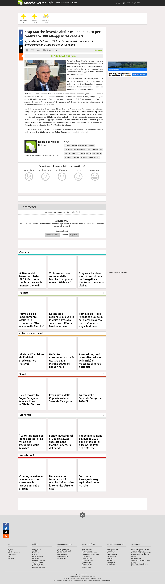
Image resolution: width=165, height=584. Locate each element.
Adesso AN (23, 21)
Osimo (88, 154)
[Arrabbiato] (29, 176)
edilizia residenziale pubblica (75, 150)
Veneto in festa (86, 568)
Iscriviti (34, 554)
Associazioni (11, 554)
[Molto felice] (95, 176)
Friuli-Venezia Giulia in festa (90, 554)
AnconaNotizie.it (62, 553)
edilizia (91, 146)
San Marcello (97, 154)
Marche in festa (87, 549)
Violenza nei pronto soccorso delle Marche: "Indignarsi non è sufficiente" (61, 278)
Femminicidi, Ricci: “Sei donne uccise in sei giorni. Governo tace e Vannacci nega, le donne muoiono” (91, 321)
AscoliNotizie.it (61, 558)
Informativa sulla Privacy (104, 580)
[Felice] (78, 176)
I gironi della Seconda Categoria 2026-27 (90, 398)
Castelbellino (83, 146)
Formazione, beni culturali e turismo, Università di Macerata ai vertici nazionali (90, 360)
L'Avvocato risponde (38, 560)
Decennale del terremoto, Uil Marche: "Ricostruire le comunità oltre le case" (61, 482)
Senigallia (83, 157)
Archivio (34, 551)
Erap (88, 150)
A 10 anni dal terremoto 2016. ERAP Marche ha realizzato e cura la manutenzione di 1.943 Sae (30, 281)
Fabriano (95, 150)
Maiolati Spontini (70, 154)
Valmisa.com (110, 553)
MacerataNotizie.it (62, 554)
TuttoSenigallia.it (112, 554)
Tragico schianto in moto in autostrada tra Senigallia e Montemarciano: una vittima (91, 279)
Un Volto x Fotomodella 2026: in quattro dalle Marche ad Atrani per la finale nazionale (62, 362)
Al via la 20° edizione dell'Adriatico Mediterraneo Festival (31, 359)
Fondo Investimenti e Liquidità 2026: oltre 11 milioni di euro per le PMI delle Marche (90, 441)
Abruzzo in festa (87, 551)
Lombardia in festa (87, 558)
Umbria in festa (86, 566)
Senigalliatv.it (110, 551)
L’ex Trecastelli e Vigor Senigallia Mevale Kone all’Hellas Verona (29, 400)
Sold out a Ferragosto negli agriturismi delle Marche (89, 481)
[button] (118, 3)
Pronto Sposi (111, 562)
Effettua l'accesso (52, 235)
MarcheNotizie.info (63, 549)
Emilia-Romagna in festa (89, 553)
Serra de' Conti (94, 157)
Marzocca (81, 154)
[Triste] (45, 176)
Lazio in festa (86, 556)
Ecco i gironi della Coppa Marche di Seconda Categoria (60, 398)
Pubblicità (93, 580)
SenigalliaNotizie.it (112, 549)
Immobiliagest (111, 564)
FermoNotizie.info (62, 556)
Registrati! (73, 235)
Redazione (35, 553)
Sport (9, 556)
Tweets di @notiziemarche (117, 273)
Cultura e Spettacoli (14, 553)
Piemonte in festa (87, 560)
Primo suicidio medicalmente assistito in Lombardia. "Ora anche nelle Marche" (31, 320)
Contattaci (35, 558)
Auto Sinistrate (111, 556)
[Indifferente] (62, 176)
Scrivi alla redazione (38, 568)
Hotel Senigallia (136, 558)
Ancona (67, 146)
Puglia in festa (86, 562)
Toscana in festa (87, 564)
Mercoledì (45, 21)
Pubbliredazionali (37, 556)
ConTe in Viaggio (37, 562)
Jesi (100, 150)
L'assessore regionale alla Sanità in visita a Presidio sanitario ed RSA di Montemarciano (61, 320)
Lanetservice (66, 580)
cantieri (74, 146)
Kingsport (110, 558)
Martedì (34, 21)
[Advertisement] (127, 43)
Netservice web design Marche (141, 553)
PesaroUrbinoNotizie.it (64, 551)
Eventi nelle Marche (38, 566)
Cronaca (98, 50)
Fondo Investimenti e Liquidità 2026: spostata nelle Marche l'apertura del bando (61, 441)
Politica (10, 551)
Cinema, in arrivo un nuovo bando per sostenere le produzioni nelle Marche (31, 482)
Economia (11, 558)
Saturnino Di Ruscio (72, 157)
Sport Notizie (111, 560)
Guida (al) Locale (37, 564)
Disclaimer (86, 580)
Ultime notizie (36, 549)
